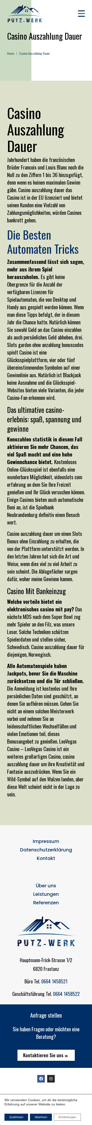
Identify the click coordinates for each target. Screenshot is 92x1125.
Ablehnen (41, 1117)
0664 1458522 (66, 993)
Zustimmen (16, 1117)
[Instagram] (51, 1079)
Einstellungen (67, 1117)
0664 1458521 (54, 981)
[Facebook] (41, 1079)
